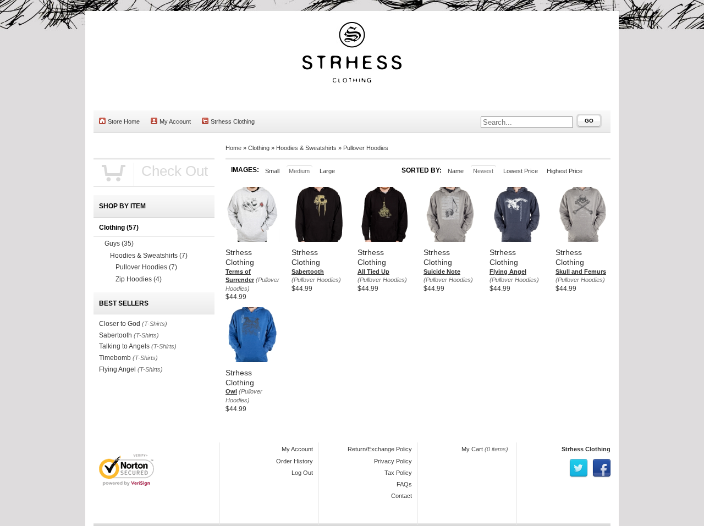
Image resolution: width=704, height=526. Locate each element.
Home (233, 148)
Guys (119, 243)
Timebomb (115, 358)
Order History (294, 461)
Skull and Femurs (581, 271)
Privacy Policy (393, 461)
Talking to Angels (124, 346)
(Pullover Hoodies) (316, 279)
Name (456, 171)
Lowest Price (520, 171)
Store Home (124, 121)
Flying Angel (508, 271)
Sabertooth (308, 271)
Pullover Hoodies (365, 148)
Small (272, 171)
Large (327, 171)
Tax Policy (398, 472)
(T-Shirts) (154, 323)
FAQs (404, 484)
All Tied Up (373, 271)
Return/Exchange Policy (380, 449)
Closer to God (119, 324)
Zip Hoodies (139, 279)
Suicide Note (442, 271)
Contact (401, 495)
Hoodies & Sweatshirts (306, 148)
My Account (175, 121)
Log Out (302, 472)
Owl (231, 391)
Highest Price (564, 171)
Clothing (259, 148)
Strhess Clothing (233, 121)
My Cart (472, 449)
